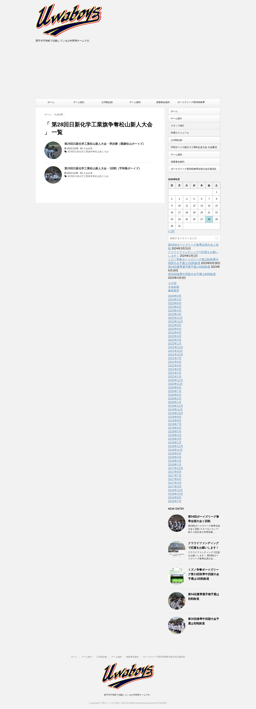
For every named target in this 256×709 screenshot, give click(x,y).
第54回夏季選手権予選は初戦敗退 (189, 266)
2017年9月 (174, 471)
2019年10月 (175, 413)
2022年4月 (174, 336)
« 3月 (171, 231)
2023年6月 (174, 306)
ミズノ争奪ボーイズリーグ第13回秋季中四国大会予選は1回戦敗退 (203, 574)
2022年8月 (174, 328)
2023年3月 (174, 314)
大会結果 (87, 148)
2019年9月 (174, 416)
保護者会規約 (163, 102)
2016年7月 (174, 501)
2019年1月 (174, 442)
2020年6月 (174, 394)
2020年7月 (174, 391)
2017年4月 (174, 482)
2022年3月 (174, 339)
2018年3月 (174, 460)
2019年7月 (174, 424)
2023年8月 (174, 303)
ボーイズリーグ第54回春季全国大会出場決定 (191, 103)
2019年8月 (174, 420)
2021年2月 (174, 372)
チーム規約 (135, 102)
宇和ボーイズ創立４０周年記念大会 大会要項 (194, 147)
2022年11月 (175, 317)
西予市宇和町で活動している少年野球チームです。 (128, 695)
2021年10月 (175, 354)
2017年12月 (175, 468)
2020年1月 (174, 402)
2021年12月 (175, 347)
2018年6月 (174, 453)
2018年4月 (174, 457)
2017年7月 (174, 475)
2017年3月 (174, 486)
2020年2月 (174, 398)
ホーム (51, 102)
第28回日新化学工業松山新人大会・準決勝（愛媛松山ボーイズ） (105, 143)
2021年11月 (175, 350)
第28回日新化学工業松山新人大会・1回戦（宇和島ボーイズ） (103, 168)
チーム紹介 (79, 102)
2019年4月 (174, 435)
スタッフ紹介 (177, 125)
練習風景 (173, 290)
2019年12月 (175, 405)
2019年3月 (174, 438)
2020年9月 (174, 387)
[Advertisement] (128, 72)
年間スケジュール (180, 132)
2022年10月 (175, 321)
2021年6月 (174, 361)
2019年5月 (174, 431)
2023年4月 (174, 310)
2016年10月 (175, 493)
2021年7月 (174, 358)
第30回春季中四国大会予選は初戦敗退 (192, 274)
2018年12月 (175, 446)
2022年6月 (174, 332)
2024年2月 (174, 299)
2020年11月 (175, 383)
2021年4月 (174, 365)
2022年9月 (174, 325)
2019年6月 (174, 427)
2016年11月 (175, 490)
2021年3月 (174, 369)
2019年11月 (175, 409)
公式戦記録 (107, 102)
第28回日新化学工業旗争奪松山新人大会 (88, 151)
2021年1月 (174, 376)
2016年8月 (174, 497)
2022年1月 (174, 343)
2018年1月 (174, 464)
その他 (172, 283)
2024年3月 (174, 295)
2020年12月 (175, 380)
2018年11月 (175, 449)
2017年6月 (174, 479)
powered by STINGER (156, 703)
